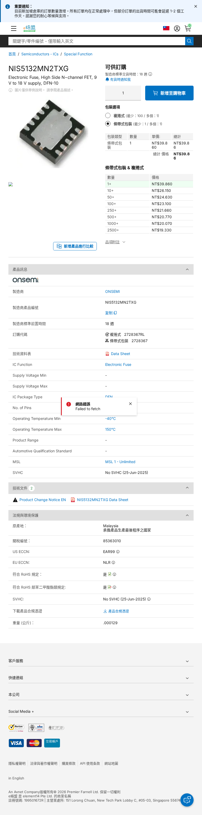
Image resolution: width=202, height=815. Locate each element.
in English (16, 778)
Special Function (78, 54)
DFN (109, 397)
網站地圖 (111, 763)
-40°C (110, 418)
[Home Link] (34, 28)
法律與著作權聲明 (43, 763)
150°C (110, 429)
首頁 (12, 54)
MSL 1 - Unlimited (120, 461)
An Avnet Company (24, 792)
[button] (14, 28)
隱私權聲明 (17, 763)
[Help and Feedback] (187, 800)
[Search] (189, 41)
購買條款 (68, 763)
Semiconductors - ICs (39, 54)
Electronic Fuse (118, 364)
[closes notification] (195, 6)
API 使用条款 (90, 763)
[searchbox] (96, 41)
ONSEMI (112, 291)
